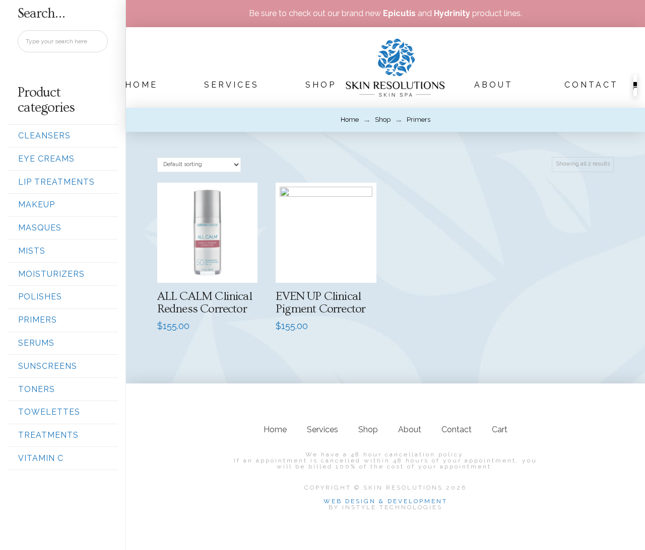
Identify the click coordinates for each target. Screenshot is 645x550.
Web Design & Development (385, 501)
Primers (37, 320)
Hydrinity (452, 13)
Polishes (40, 296)
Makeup (36, 204)
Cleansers (44, 135)
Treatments (48, 435)
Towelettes (49, 412)
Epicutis (399, 13)
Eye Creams (46, 159)
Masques (39, 227)
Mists (31, 251)
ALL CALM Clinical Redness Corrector (204, 303)
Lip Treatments (56, 182)
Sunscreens (47, 366)
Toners (36, 389)
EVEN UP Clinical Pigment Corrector (320, 303)
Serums (36, 343)
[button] (635, 85)
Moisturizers (51, 274)
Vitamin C (40, 458)
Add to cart (211, 264)
